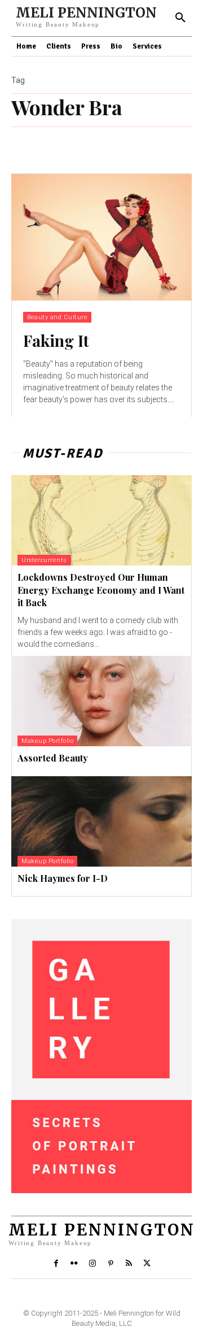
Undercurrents (44, 560)
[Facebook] (56, 1264)
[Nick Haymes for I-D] (101, 821)
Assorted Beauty (52, 758)
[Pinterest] (110, 1264)
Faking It (56, 340)
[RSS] (128, 1264)
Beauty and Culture (57, 317)
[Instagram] (92, 1264)
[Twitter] (147, 1264)
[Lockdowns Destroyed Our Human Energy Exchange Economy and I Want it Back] (101, 520)
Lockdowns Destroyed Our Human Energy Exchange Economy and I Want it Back (100, 589)
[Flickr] (74, 1264)
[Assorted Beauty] (101, 701)
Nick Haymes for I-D (62, 878)
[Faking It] (101, 237)
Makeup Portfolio (47, 741)
